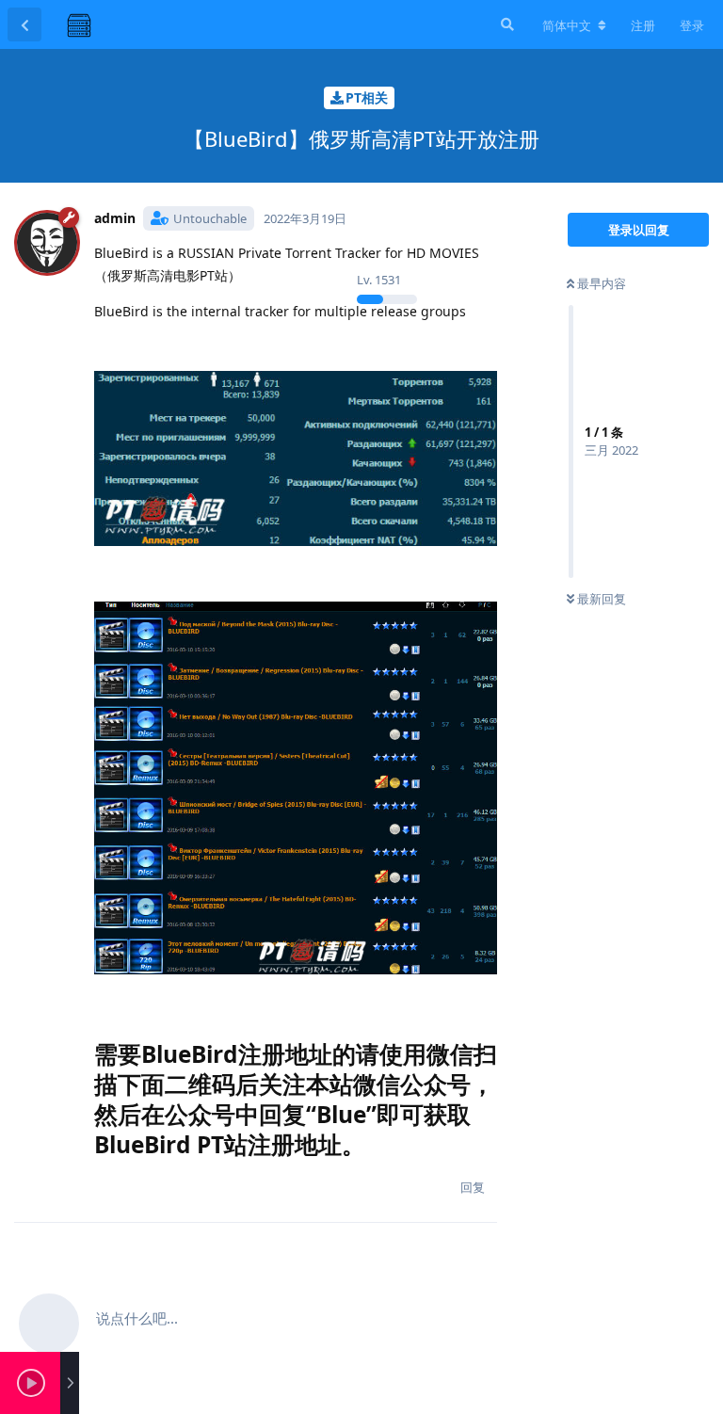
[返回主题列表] (24, 24)
